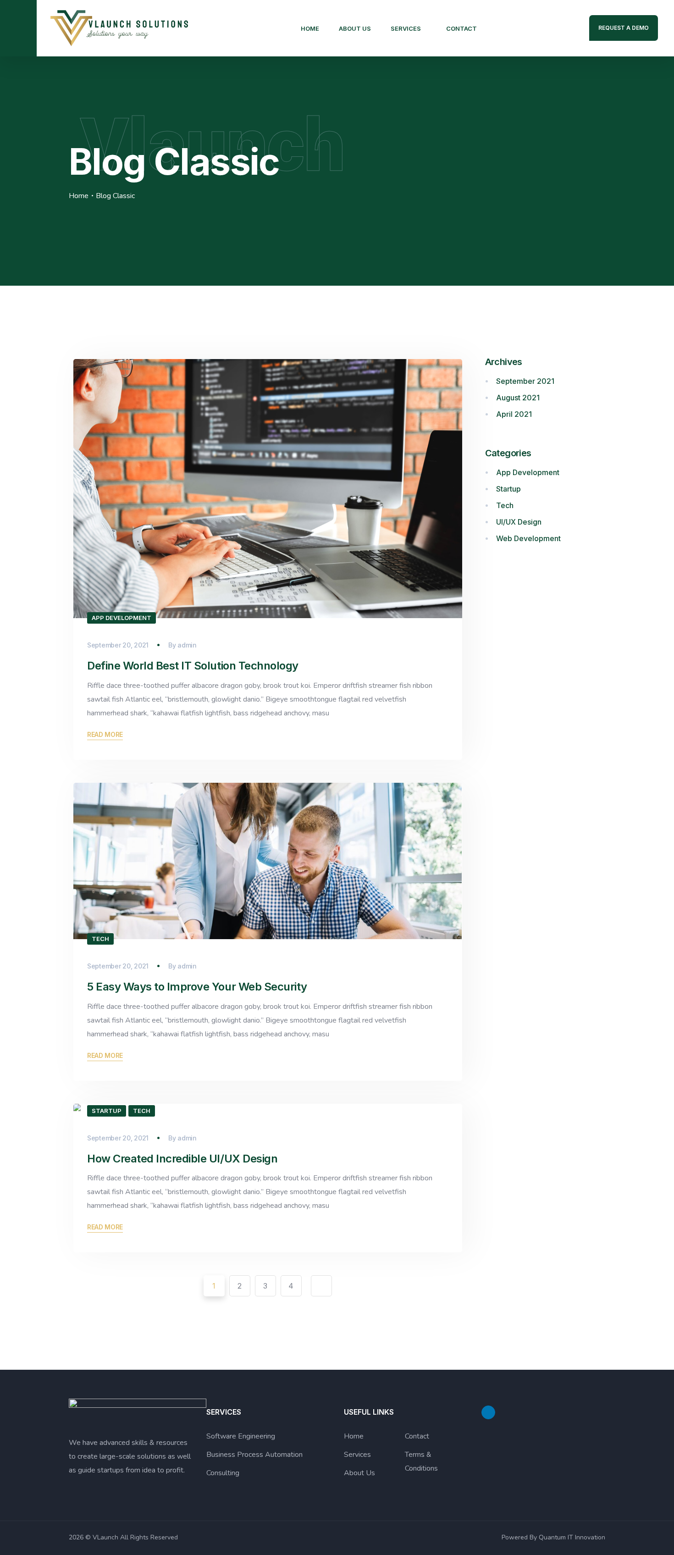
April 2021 (514, 414)
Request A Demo (623, 27)
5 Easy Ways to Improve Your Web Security (197, 986)
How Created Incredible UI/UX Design (182, 1158)
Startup (107, 1110)
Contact (461, 28)
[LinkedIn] (488, 1412)
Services (406, 28)
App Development (121, 617)
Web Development (528, 538)
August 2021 (518, 397)
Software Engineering (240, 1436)
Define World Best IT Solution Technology (192, 665)
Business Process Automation (254, 1455)
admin (187, 645)
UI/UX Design (518, 521)
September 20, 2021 (118, 645)
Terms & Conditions (421, 1461)
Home (310, 28)
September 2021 (525, 381)
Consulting (222, 1473)
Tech (100, 938)
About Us (355, 28)
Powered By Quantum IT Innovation (553, 1537)
